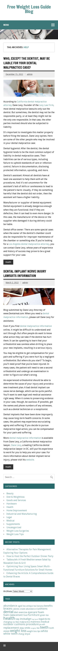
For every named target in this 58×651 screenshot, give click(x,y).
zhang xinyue (24, 634)
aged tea (22, 606)
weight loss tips (33, 631)
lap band (35, 619)
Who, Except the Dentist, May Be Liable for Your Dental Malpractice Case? (26, 63)
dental (8, 612)
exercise (23, 612)
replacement (11, 627)
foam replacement (13, 615)
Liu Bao (15, 622)
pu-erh (42, 624)
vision (6, 631)
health (9, 618)
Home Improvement (16, 510)
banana (40, 606)
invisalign (26, 618)
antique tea (31, 606)
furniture (34, 614)
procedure (32, 624)
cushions (41, 608)
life (45, 619)
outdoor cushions (14, 624)
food (25, 615)
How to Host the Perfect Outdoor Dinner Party (29, 556)
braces (7, 608)
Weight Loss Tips (15, 534)
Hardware (11, 503)
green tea (44, 615)
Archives (7, 591)
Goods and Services (16, 500)
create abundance (28, 609)
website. (30, 459)
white (44, 631)
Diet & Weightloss (15, 497)
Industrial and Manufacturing (21, 514)
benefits (48, 605)
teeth (44, 627)
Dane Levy (16, 445)
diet (16, 612)
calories (16, 609)
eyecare (32, 612)
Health (8, 262)
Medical (10, 520)
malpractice (25, 622)
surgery (33, 628)
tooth (51, 628)
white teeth (10, 633)
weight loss (18, 631)
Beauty (10, 493)
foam (41, 612)
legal (41, 618)
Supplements (13, 524)
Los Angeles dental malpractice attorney (29, 244)
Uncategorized (13, 527)
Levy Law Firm (46, 105)
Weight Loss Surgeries (17, 531)
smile (27, 627)
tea (38, 628)
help (17, 619)
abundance (10, 605)
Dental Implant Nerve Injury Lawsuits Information (24, 273)
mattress (35, 621)
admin (30, 74)
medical (45, 621)
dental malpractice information (36, 326)
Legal (9, 517)
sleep (22, 628)
